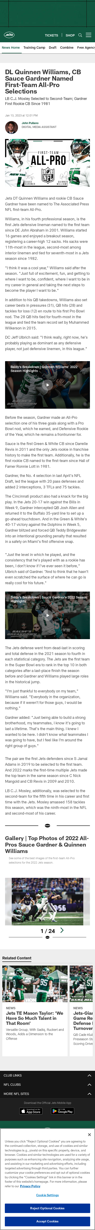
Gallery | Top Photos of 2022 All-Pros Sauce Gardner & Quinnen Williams (47, 844)
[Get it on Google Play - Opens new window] (62, 1113)
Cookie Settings (47, 1195)
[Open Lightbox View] (47, 909)
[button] (47, 385)
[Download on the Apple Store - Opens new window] (31, 1112)
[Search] (80, 35)
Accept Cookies (47, 1221)
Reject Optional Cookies (47, 1208)
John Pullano (30, 123)
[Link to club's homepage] (9, 33)
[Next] (62, 930)
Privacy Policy (30, 1186)
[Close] (89, 1135)
